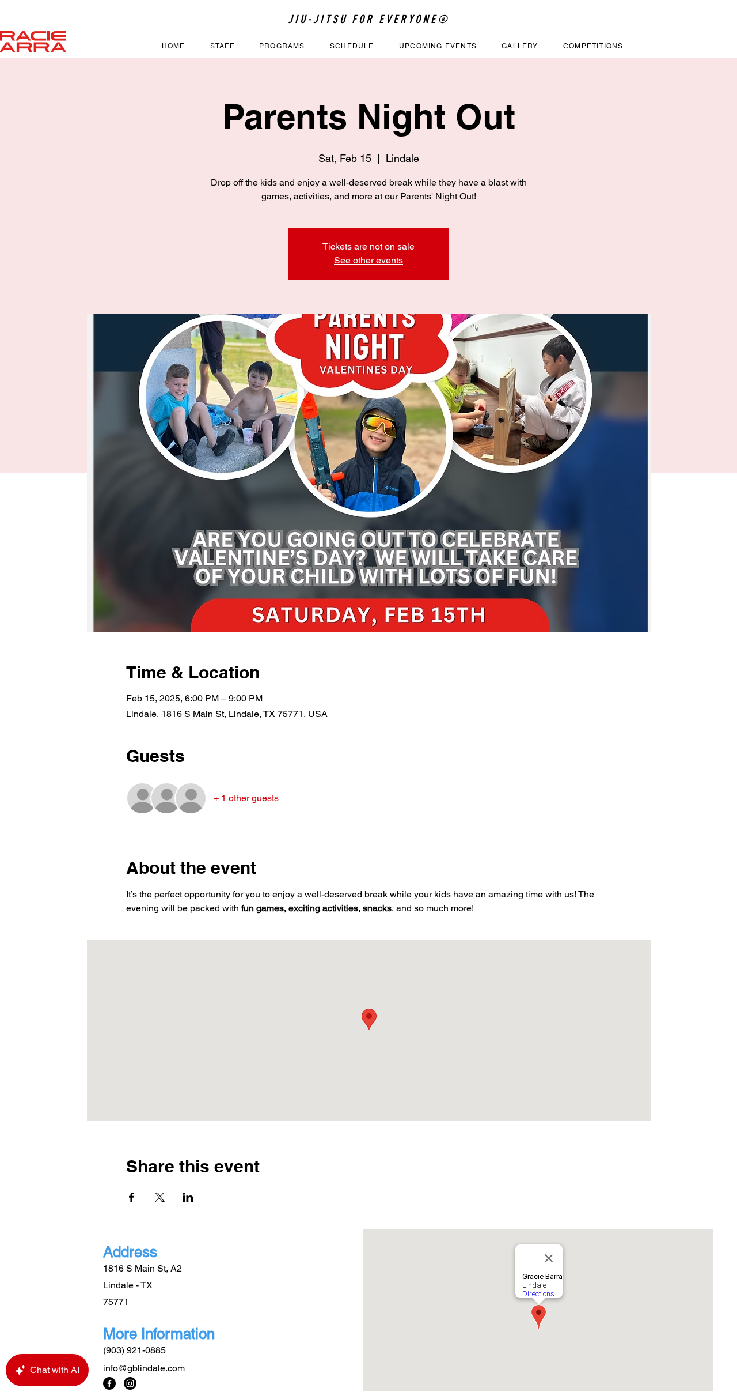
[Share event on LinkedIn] (188, 1197)
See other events (368, 260)
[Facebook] (109, 1383)
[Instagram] (130, 1383)
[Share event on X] (159, 1197)
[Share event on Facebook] (131, 1197)
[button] (281, 46)
